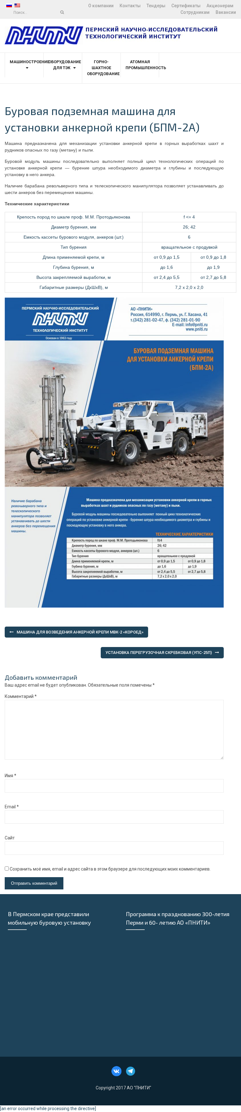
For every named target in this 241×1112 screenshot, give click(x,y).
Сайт (10, 837)
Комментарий (21, 696)
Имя (10, 775)
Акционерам (219, 5)
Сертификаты (186, 5)
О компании (101, 5)
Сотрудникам (195, 12)
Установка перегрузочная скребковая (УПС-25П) (158, 652)
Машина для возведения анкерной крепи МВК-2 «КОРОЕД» (80, 632)
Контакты (130, 5)
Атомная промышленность (140, 64)
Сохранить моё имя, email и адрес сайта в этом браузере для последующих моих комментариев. (110, 868)
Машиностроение (24, 61)
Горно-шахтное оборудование (101, 67)
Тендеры (156, 5)
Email (12, 806)
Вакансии (226, 12)
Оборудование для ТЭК (62, 64)
